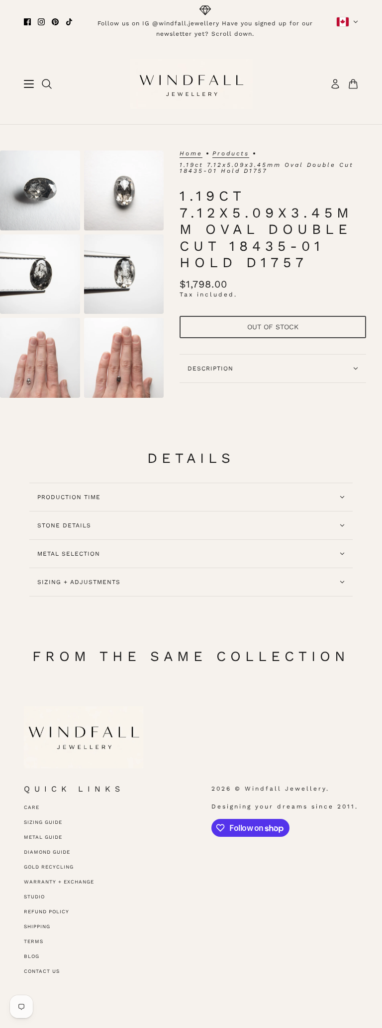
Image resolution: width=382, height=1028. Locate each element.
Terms (33, 941)
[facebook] (27, 21)
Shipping (37, 926)
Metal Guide (43, 837)
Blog (31, 956)
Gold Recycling (49, 867)
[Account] (335, 84)
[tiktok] (69, 21)
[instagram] (41, 21)
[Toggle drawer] (29, 84)
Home (191, 153)
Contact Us (42, 971)
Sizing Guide (43, 822)
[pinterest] (55, 21)
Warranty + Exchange (59, 881)
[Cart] (353, 84)
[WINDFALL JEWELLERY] (191, 84)
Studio (34, 896)
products (230, 153)
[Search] (47, 84)
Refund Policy (46, 911)
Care (31, 807)
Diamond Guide (47, 852)
